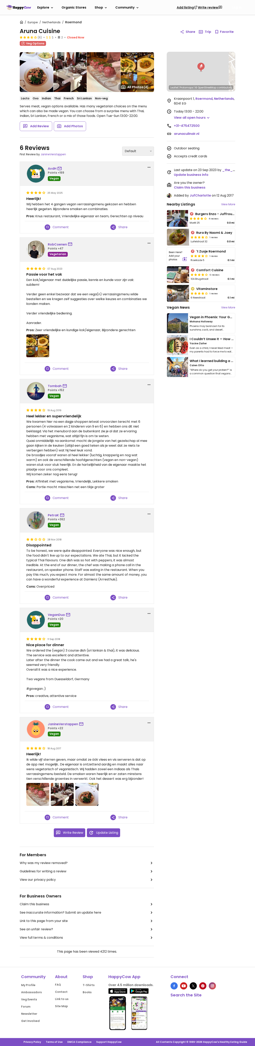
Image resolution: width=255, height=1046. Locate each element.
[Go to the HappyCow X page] (193, 985)
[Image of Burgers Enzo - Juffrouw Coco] (177, 218)
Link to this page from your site (44, 921)
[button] (201, 67)
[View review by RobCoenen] (35, 249)
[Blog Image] (177, 323)
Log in (236, 7)
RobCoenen (57, 244)
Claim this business (34, 904)
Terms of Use (54, 1042)
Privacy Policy (32, 1042)
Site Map (61, 1006)
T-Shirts (89, 985)
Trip (208, 31)
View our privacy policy (38, 879)
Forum (25, 1007)
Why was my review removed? (44, 863)
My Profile (28, 985)
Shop (99, 7)
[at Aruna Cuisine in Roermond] (137, 72)
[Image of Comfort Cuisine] (178, 274)
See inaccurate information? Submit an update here (60, 912)
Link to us (62, 999)
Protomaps (186, 87)
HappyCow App (124, 976)
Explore (43, 7)
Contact (61, 992)
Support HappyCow (109, 1042)
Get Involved (30, 1021)
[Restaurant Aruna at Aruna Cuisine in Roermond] (70, 72)
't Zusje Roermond (211, 251)
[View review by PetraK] (35, 520)
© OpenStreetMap (205, 87)
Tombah (55, 386)
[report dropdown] (149, 167)
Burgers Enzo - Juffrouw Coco (220, 214)
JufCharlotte (200, 195)
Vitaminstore (207, 289)
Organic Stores (74, 7)
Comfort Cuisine (209, 270)
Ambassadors (31, 992)
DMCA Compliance (79, 1042)
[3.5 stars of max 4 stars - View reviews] (28, 37)
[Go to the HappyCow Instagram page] (212, 985)
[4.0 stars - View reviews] (199, 293)
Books (87, 992)
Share (190, 31)
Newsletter (29, 1014)
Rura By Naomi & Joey (214, 232)
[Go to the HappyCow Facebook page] (174, 985)
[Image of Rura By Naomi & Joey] (178, 237)
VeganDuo (56, 615)
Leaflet (174, 87)
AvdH (52, 168)
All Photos (137, 87)
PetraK (53, 515)
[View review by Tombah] (35, 391)
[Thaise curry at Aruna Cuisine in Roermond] (36, 72)
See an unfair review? (36, 929)
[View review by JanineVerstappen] (35, 729)
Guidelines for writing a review (43, 871)
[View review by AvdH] (35, 173)
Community (125, 7)
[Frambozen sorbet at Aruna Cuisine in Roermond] (103, 72)
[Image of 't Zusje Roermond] (178, 256)
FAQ (58, 985)
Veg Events (29, 999)
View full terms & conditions (41, 937)
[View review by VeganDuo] (35, 619)
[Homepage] (18, 7)
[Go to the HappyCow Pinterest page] (202, 985)
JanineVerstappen (53, 154)
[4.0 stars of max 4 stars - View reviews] (198, 218)
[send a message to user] (60, 168)
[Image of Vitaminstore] (178, 293)
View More (228, 204)
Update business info (191, 174)
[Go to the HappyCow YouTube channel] (183, 985)
